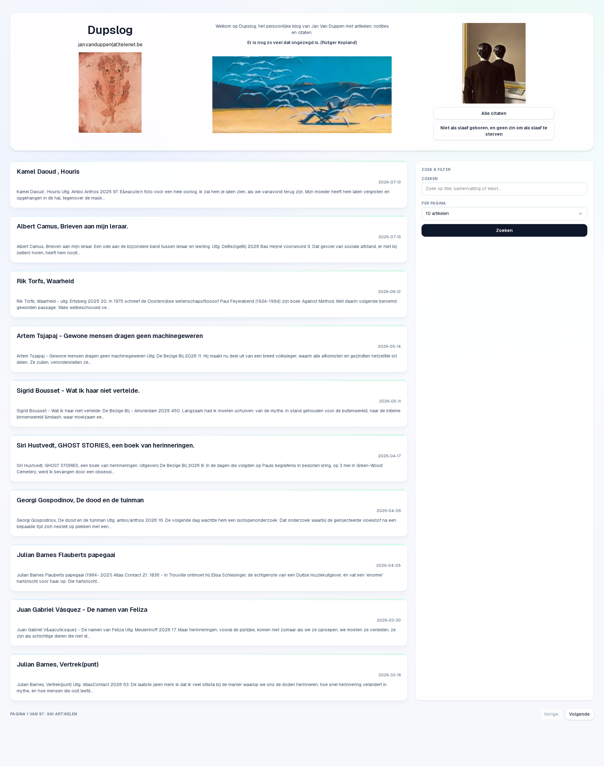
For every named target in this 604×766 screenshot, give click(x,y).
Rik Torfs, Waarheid (45, 281)
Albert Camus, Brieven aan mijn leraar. (72, 226)
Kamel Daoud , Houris (48, 171)
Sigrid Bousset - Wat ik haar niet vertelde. (78, 390)
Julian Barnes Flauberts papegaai (66, 555)
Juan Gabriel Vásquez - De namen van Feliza (82, 609)
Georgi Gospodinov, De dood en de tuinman (80, 500)
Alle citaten (493, 113)
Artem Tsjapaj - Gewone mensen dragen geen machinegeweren (110, 336)
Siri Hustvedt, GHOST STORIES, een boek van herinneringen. (105, 445)
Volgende (579, 714)
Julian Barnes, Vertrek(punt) (58, 664)
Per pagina (434, 203)
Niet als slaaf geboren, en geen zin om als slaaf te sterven (493, 131)
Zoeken (430, 178)
